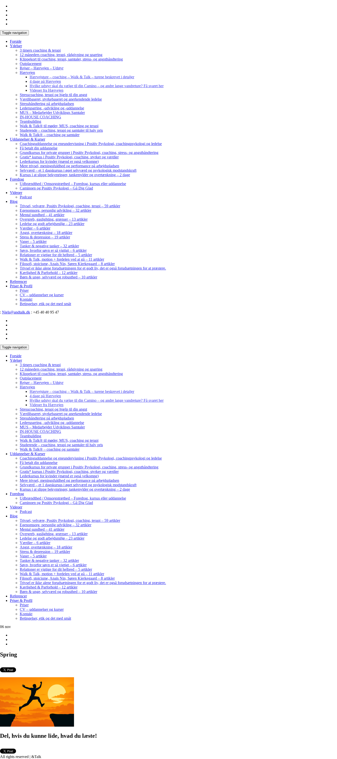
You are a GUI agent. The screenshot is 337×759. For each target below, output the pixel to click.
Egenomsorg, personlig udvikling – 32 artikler (55, 210)
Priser (24, 290)
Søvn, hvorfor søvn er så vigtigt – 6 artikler (53, 250)
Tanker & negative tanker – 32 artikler (49, 246)
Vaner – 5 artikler (33, 241)
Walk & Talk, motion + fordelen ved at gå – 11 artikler (62, 259)
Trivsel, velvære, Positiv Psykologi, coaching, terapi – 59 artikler (70, 206)
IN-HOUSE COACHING (40, 117)
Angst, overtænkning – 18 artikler (46, 233)
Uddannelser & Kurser (27, 139)
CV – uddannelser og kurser (42, 295)
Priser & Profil (21, 286)
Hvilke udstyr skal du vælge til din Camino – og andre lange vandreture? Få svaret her (97, 86)
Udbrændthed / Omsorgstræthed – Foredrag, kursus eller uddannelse (73, 184)
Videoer (16, 192)
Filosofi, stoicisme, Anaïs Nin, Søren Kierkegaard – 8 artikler (67, 264)
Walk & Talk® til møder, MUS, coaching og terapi (59, 126)
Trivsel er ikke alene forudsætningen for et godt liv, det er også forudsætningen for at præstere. (93, 268)
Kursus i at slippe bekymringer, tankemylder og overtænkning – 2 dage (75, 175)
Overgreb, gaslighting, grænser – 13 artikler (54, 219)
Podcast (26, 197)
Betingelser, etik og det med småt (45, 304)
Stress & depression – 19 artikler (45, 237)
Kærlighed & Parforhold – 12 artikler (48, 273)
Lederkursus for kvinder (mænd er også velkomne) (59, 161)
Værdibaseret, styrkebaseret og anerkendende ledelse (61, 99)
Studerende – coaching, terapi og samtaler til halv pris (61, 130)
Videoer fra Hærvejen (46, 90)
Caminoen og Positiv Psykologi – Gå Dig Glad (56, 188)
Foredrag (17, 179)
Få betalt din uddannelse (38, 148)
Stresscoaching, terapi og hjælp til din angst (53, 95)
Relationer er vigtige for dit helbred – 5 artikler (56, 255)
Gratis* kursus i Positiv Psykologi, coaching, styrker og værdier (69, 157)
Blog (14, 201)
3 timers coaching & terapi (40, 50)
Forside (15, 41)
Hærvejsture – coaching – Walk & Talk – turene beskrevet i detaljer (82, 77)
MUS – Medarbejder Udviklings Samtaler (52, 112)
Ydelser (16, 46)
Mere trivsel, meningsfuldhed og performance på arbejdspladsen (69, 166)
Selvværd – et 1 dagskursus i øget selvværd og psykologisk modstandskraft (78, 170)
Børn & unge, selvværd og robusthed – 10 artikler (58, 277)
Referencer (18, 281)
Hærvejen (27, 72)
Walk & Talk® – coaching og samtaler (49, 135)
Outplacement (30, 64)
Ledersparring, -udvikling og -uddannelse (52, 108)
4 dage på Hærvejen (45, 81)
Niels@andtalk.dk (16, 312)
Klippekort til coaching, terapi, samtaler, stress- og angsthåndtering (71, 59)
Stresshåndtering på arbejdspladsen (47, 104)
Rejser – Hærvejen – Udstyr (41, 68)
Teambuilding (30, 121)
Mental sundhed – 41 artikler (42, 215)
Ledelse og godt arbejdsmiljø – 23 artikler (52, 224)
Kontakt (26, 299)
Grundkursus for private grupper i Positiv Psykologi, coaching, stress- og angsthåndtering (89, 152)
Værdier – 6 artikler (35, 228)
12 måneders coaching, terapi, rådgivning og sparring (61, 55)
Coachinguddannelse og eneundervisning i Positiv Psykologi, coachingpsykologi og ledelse (91, 144)
